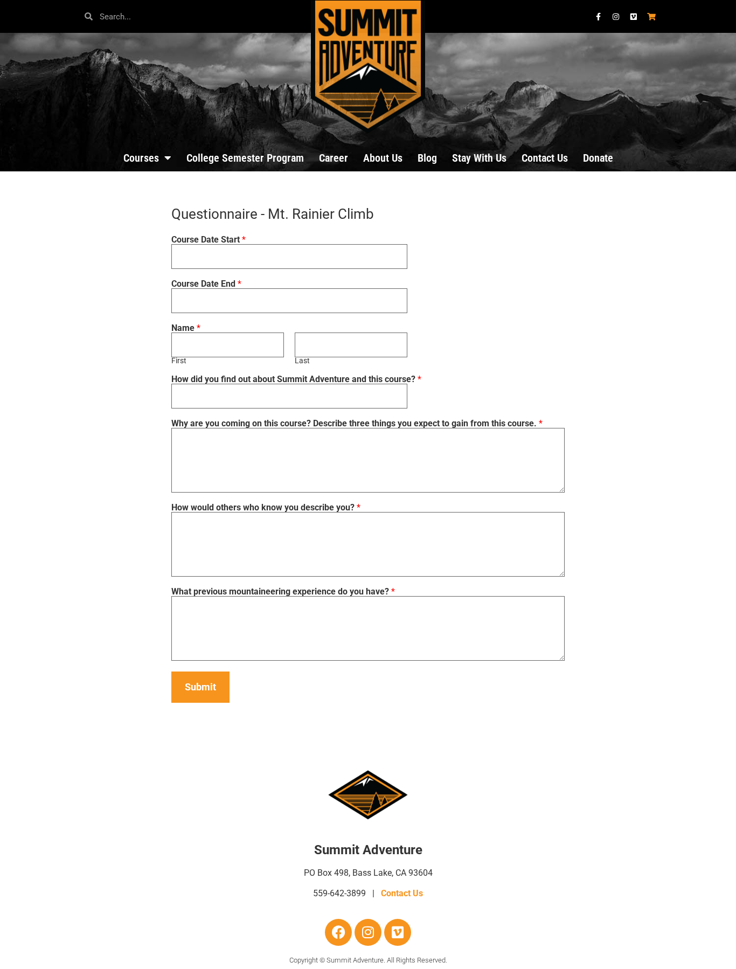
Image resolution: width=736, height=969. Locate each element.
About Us (382, 157)
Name (185, 328)
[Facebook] (338, 932)
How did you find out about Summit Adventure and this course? (296, 379)
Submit (200, 687)
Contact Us (545, 157)
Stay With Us (479, 157)
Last (302, 361)
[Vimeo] (397, 932)
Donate (598, 157)
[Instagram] (368, 932)
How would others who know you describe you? (265, 507)
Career (333, 157)
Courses (141, 157)
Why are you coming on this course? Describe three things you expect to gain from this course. (357, 423)
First (178, 361)
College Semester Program (245, 157)
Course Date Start (208, 240)
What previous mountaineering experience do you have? (283, 591)
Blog (427, 157)
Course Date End (206, 284)
